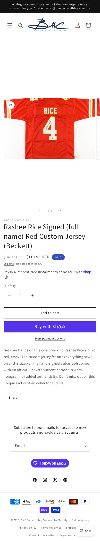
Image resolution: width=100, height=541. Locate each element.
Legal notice (67, 535)
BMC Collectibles (31, 520)
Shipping (9, 263)
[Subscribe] (84, 445)
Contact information (42, 535)
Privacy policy (27, 527)
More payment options (50, 338)
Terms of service (51, 527)
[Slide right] (60, 211)
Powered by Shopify (54, 520)
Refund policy (80, 520)
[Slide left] (39, 211)
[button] (9, 25)
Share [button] (12, 397)
